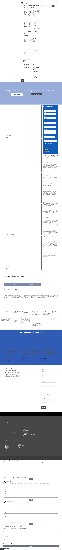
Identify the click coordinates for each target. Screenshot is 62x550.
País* (45, 125)
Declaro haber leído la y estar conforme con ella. (16, 477)
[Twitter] (15, 434)
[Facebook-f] (9, 434)
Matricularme (17, 94)
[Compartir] (5, 548)
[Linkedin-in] (9, 437)
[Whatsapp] (6, 434)
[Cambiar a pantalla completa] (3, 548)
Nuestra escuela (25, 62)
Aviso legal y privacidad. (19, 457)
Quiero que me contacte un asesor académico (11, 538)
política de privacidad (15, 477)
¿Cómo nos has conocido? (48, 135)
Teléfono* (42, 379)
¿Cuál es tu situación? (47, 139)
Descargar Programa (37, 94)
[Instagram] (12, 434)
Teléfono (4, 539)
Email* (45, 116)
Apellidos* (46, 112)
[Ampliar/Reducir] (1, 548)
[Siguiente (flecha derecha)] (3, 549)
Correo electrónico (6, 534)
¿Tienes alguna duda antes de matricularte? (12, 371)
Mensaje (45, 129)
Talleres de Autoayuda (26, 59)
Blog (24, 61)
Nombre (4, 531)
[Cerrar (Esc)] (8, 548)
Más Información (6, 360)
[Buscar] (53, 6)
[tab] (13, 284)
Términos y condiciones (26, 457)
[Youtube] (6, 437)
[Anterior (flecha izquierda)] (1, 549)
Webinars (24, 60)
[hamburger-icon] (22, 2)
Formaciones (25, 3)
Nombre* (45, 109)
